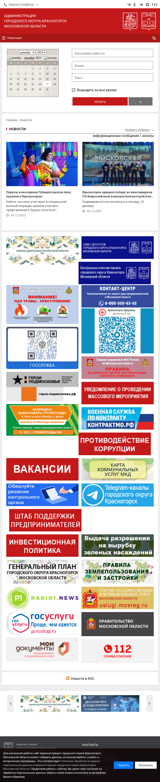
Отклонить (146, 765)
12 (11, 78)
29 (33, 89)
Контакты (90, 744)
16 (40, 78)
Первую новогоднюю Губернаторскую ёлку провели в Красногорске (38, 194)
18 (55, 78)
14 (25, 78)
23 (40, 84)
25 (55, 84)
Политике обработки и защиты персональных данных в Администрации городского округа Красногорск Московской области (51, 765)
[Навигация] (4, 38)
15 (33, 78)
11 (55, 73)
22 (33, 84)
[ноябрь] (15, 58)
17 (47, 78)
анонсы (148, 136)
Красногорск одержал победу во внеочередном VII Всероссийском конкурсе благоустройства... (118, 194)
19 (11, 84)
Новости (26, 120)
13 (18, 78)
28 (25, 89)
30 (40, 89)
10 (47, 73)
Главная (12, 120)
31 (47, 89)
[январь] (50, 58)
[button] (10, 703)
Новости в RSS (82, 679)
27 (18, 89)
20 (18, 84)
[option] (50, 703)
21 (25, 84)
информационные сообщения (116, 136)
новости (17, 129)
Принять (123, 765)
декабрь (29, 57)
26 (11, 89)
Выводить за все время (96, 90)
